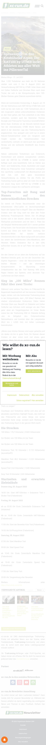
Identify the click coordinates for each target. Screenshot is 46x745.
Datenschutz (24, 395)
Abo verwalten (38, 395)
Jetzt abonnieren (34, 371)
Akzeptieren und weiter (12, 384)
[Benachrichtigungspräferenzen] (4, 739)
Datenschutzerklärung (11, 378)
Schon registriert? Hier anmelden (30, 400)
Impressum (12, 395)
